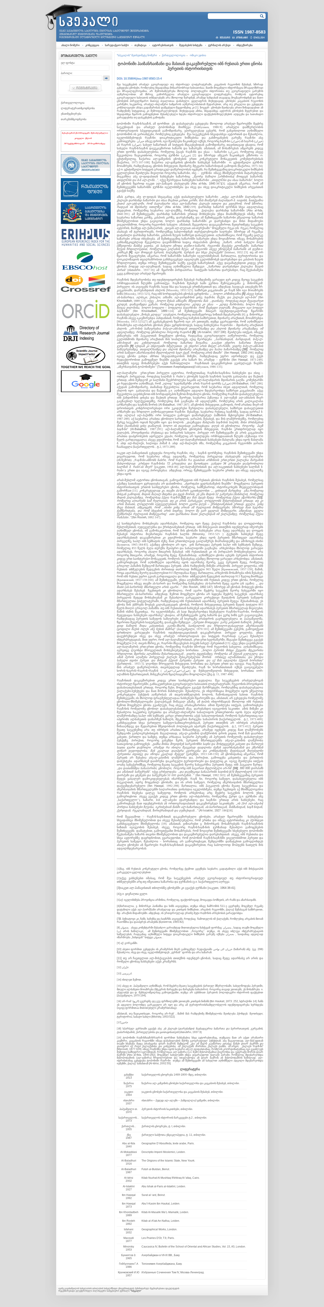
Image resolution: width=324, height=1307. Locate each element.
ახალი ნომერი (70, 45)
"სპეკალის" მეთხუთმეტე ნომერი (137, 55)
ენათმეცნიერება (71, 113)
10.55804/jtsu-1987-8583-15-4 (143, 78)
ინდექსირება (244, 45)
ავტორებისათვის (162, 45)
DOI (119, 78)
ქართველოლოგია (72, 102)
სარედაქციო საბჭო (117, 45)
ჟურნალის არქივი (219, 45)
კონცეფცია (92, 45)
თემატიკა (140, 45)
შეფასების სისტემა (190, 45)
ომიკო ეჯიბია (198, 55)
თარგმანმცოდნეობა (73, 119)
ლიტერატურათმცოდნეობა (78, 108)
